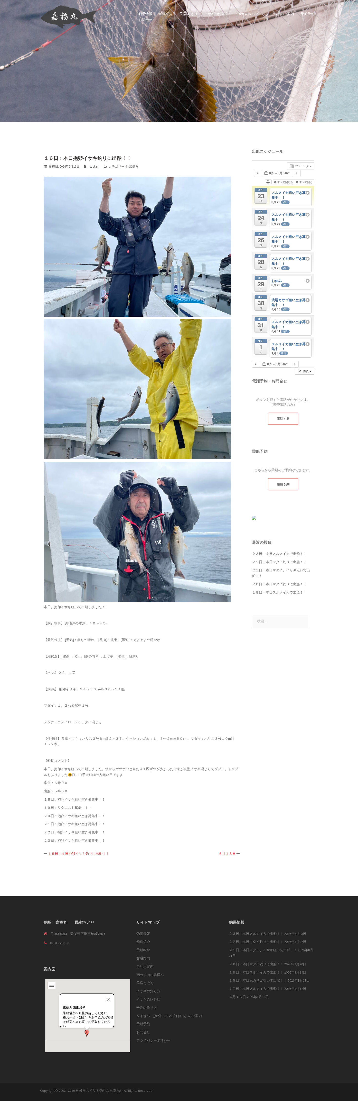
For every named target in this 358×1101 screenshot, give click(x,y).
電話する (283, 418)
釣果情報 (145, 14)
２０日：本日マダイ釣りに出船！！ (279, 584)
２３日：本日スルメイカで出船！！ (279, 553)
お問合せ (145, 20)
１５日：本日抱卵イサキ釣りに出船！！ (78, 853)
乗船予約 (307, 14)
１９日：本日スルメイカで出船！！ (279, 592)
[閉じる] (108, 999)
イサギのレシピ (247, 14)
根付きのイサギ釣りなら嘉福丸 (99, 1090)
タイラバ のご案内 (280, 14)
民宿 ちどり (188, 14)
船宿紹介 (166, 14)
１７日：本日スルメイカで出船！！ (256, 988)
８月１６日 (237, 997)
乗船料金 (143, 950)
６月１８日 (227, 853)
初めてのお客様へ (150, 975)
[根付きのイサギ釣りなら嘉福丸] (69, 16)
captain (94, 166)
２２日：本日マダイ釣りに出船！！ (279, 562)
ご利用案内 (144, 966)
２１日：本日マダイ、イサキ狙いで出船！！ (263, 950)
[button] (87, 1034)
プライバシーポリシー (153, 1040)
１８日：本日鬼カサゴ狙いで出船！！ (258, 980)
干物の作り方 (146, 1007)
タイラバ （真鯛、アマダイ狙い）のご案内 (169, 1016)
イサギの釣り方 (216, 14)
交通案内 (143, 958)
